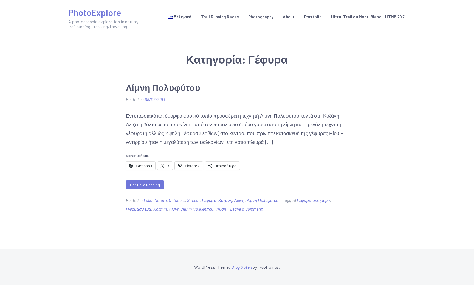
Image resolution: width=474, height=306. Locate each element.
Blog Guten (241, 267)
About (289, 16)
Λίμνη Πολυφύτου (163, 87)
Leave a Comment (246, 209)
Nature (160, 200)
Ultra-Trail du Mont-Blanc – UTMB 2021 (368, 16)
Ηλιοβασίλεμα (138, 209)
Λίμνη (239, 200)
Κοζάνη (225, 200)
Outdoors (177, 200)
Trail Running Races (220, 16)
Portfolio (313, 16)
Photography (260, 16)
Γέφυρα (209, 200)
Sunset (193, 200)
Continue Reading (145, 184)
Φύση (220, 209)
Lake (148, 200)
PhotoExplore (94, 12)
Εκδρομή (321, 200)
